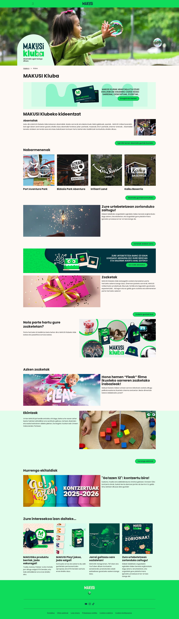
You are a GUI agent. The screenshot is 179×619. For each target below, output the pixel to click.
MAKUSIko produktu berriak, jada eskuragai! (36, 560)
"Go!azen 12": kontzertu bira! (125, 478)
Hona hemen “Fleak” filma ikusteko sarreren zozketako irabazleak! (126, 380)
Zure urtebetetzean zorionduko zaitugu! (128, 208)
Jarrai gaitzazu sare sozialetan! (102, 559)
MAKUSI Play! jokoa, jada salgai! (69, 559)
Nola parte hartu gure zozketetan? (41, 324)
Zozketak (109, 277)
